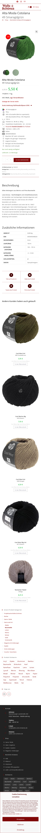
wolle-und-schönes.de (16, 734)
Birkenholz (17, 664)
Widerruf (7, 761)
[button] (36, 31)
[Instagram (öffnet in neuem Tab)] (21, 2)
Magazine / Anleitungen (12, 751)
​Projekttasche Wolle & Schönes (13, 613)
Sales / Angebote (10, 745)
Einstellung (20, 830)
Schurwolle (25, 174)
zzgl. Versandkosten (17, 98)
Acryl (5, 661)
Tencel (22, 680)
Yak (22, 683)
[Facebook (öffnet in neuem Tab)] (17, 2)
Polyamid (6, 677)
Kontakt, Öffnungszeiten (12, 767)
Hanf (25, 664)
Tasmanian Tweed (25, 597)
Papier (35, 674)
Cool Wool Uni (15, 361)
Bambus (31, 661)
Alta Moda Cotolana (14, 169)
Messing (22, 670)
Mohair (7, 635)
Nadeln (6, 646)
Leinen (7, 630)
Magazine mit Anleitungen (11, 643)
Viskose (29, 680)
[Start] (2, 20)
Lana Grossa (31, 169)
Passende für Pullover (18, 126)
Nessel (20, 674)
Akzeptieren (20, 819)
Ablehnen (20, 824)
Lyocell (5, 670)
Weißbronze (7, 683)
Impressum (8, 764)
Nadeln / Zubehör (10, 748)
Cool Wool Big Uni (15, 550)
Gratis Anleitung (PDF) (17, 105)
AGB (6, 758)
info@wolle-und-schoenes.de (18, 728)
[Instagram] (9, 694)
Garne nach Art (8, 622)
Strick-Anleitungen (9, 649)
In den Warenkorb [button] (20, 364)
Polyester (16, 677)
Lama (25, 667)
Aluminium (21, 661)
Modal (5, 674)
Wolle (16, 683)
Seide (6, 637)
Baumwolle (24, 169)
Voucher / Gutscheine (10, 652)
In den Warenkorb (22, 160)
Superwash (32, 174)
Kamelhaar (7, 667)
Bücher (6, 616)
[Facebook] (4, 694)
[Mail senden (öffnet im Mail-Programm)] (24, 2)
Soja (4, 680)
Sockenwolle (8, 640)
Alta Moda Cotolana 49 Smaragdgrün (20, 20)
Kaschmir (17, 667)
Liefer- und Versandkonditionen (14, 770)
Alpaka (7, 625)
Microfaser (31, 670)
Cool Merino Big (15, 424)
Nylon (28, 674)
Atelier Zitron (14, 597)
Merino (4, 172)
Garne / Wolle (8, 619)
